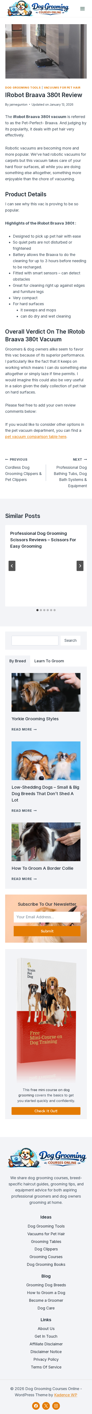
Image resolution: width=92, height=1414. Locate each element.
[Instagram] (56, 1406)
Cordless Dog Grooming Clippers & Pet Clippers (23, 470)
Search (70, 640)
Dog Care (46, 1308)
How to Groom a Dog (46, 1292)
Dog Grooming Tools (23, 87)
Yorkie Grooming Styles (35, 718)
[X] (46, 1406)
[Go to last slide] (12, 566)
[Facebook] (36, 1406)
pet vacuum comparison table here (35, 436)
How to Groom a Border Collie (42, 868)
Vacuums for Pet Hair (62, 87)
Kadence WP (65, 1395)
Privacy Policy (46, 1359)
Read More (24, 729)
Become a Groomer (46, 1300)
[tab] (37, 610)
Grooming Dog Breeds (46, 1285)
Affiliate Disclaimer (46, 1344)
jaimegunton (18, 104)
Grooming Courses (46, 1256)
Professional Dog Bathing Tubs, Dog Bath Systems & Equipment (70, 473)
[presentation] (46, 692)
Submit (47, 931)
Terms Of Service (46, 1367)
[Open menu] (82, 8)
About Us (46, 1328)
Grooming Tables (46, 1241)
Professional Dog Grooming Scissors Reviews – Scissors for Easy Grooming (43, 540)
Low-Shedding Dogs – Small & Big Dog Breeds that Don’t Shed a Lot (45, 794)
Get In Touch (46, 1336)
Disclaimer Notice (46, 1351)
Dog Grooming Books (46, 1264)
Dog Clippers (46, 1249)
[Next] (80, 566)
